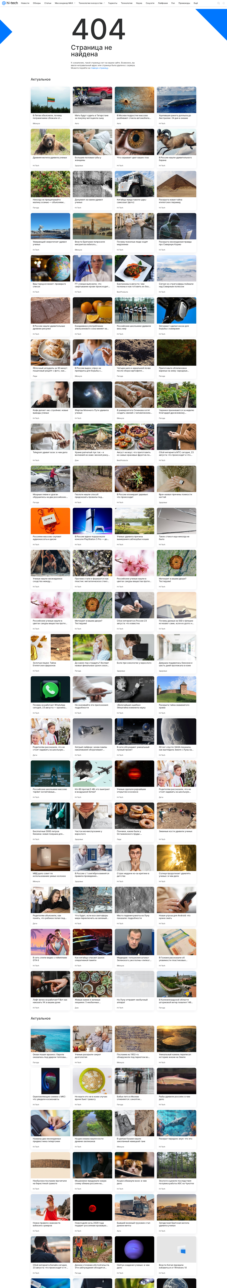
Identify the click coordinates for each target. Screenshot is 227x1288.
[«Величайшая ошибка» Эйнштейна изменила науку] (134, 696)
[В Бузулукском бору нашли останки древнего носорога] (50, 1159)
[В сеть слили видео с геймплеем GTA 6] (50, 948)
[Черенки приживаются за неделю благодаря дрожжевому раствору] (176, 401)
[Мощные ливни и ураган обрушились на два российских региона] (50, 485)
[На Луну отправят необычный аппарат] (134, 990)
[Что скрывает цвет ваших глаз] (134, 148)
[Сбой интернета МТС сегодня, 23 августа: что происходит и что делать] (176, 443)
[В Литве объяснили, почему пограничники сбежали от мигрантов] (50, 106)
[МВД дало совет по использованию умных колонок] (50, 864)
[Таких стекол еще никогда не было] (176, 527)
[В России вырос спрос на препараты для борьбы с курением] (92, 359)
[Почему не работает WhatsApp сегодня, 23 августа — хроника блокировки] (50, 696)
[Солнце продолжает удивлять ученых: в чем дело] (176, 864)
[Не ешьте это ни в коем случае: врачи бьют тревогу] (92, 1256)
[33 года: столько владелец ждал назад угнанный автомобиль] (176, 1117)
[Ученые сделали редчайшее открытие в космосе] (134, 780)
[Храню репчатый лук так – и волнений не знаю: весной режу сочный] (92, 443)
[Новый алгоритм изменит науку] (92, 1159)
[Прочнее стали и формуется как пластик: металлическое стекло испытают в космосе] (92, 569)
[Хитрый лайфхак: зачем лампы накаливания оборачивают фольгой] (92, 738)
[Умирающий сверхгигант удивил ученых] (50, 233)
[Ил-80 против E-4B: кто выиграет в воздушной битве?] (92, 780)
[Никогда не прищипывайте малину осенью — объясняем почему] (50, 190)
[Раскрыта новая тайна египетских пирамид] (176, 190)
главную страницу (99, 68)
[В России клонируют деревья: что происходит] (134, 485)
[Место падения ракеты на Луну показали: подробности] (134, 906)
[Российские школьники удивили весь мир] (134, 317)
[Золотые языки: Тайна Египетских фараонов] (50, 654)
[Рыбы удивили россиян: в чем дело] (176, 1256)
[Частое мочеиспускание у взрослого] (92, 822)
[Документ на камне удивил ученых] (92, 190)
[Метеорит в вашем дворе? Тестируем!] (176, 569)
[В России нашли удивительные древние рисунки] (50, 317)
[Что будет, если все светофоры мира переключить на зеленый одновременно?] (92, 906)
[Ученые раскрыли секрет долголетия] (92, 1214)
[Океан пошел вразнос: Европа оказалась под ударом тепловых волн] (50, 1214)
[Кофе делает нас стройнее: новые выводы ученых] (50, 401)
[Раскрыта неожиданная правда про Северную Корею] (176, 233)
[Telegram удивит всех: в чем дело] (50, 443)
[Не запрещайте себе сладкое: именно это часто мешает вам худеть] (134, 1159)
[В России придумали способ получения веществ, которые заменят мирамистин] (134, 1033)
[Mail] (4, 3)
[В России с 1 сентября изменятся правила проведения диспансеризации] (92, 864)
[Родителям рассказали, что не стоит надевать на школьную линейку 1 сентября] (50, 738)
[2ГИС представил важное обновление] (50, 1033)
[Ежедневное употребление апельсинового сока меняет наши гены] (92, 317)
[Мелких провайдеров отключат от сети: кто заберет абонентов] (176, 1033)
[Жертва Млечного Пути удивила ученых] (92, 401)
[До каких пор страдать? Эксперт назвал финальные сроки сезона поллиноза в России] (92, 654)
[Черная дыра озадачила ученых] (92, 1075)
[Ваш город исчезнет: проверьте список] (50, 275)
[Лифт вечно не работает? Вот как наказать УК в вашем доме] (50, 990)
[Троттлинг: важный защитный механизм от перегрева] (92, 1117)
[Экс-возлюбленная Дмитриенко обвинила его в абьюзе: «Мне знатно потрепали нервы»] (50, 1075)
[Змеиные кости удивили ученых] (176, 822)
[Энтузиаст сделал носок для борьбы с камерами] (176, 317)
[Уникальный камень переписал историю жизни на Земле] (176, 1214)
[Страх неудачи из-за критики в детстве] (134, 864)
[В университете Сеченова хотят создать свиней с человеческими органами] (134, 401)
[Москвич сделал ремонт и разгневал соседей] (176, 1159)
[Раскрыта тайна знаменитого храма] (176, 696)
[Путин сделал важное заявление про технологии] (50, 1117)
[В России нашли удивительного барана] (176, 148)
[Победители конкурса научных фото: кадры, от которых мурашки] (176, 1075)
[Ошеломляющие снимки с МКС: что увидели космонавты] (50, 1256)
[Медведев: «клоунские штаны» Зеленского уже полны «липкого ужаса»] (134, 948)
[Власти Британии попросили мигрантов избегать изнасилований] (92, 233)
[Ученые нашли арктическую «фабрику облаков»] (134, 1075)
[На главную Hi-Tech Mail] (12, 3)
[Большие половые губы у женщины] (92, 148)
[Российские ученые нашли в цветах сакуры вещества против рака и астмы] (134, 569)
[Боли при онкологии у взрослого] (134, 654)
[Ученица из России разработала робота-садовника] (92, 1033)
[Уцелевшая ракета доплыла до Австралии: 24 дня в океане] (176, 106)
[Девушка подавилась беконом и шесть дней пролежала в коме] (176, 654)
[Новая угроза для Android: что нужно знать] (176, 906)
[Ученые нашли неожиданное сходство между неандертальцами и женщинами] (50, 569)
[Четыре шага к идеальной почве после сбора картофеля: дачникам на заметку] (134, 359)
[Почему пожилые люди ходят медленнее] (134, 233)
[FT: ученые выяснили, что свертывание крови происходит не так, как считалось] (92, 275)
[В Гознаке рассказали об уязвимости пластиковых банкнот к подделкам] (176, 948)
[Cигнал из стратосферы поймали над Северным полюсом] (176, 275)
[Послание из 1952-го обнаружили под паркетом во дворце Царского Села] (134, 1214)
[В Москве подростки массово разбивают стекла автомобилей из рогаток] (134, 106)
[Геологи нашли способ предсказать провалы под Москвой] (92, 485)
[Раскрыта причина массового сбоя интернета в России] (134, 1117)
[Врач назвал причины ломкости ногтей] (176, 485)
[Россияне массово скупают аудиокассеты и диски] (50, 527)
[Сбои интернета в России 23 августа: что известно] (134, 611)
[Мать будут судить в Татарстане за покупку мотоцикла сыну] (92, 106)
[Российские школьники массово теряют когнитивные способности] (50, 780)
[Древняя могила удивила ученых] (50, 148)
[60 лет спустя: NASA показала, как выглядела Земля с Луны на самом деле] (176, 738)
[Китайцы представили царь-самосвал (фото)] (134, 190)
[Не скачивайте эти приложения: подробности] (92, 696)
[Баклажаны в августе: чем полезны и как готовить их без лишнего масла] (134, 275)
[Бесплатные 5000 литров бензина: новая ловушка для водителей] (50, 822)
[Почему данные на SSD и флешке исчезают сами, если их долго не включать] (176, 611)
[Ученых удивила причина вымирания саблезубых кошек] (134, 527)
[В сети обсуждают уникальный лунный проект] (134, 738)
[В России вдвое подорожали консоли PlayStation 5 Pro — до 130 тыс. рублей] (92, 527)
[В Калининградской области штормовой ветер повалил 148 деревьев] (176, 990)
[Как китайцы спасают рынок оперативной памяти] (92, 948)
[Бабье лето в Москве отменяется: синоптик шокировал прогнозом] (134, 1256)
